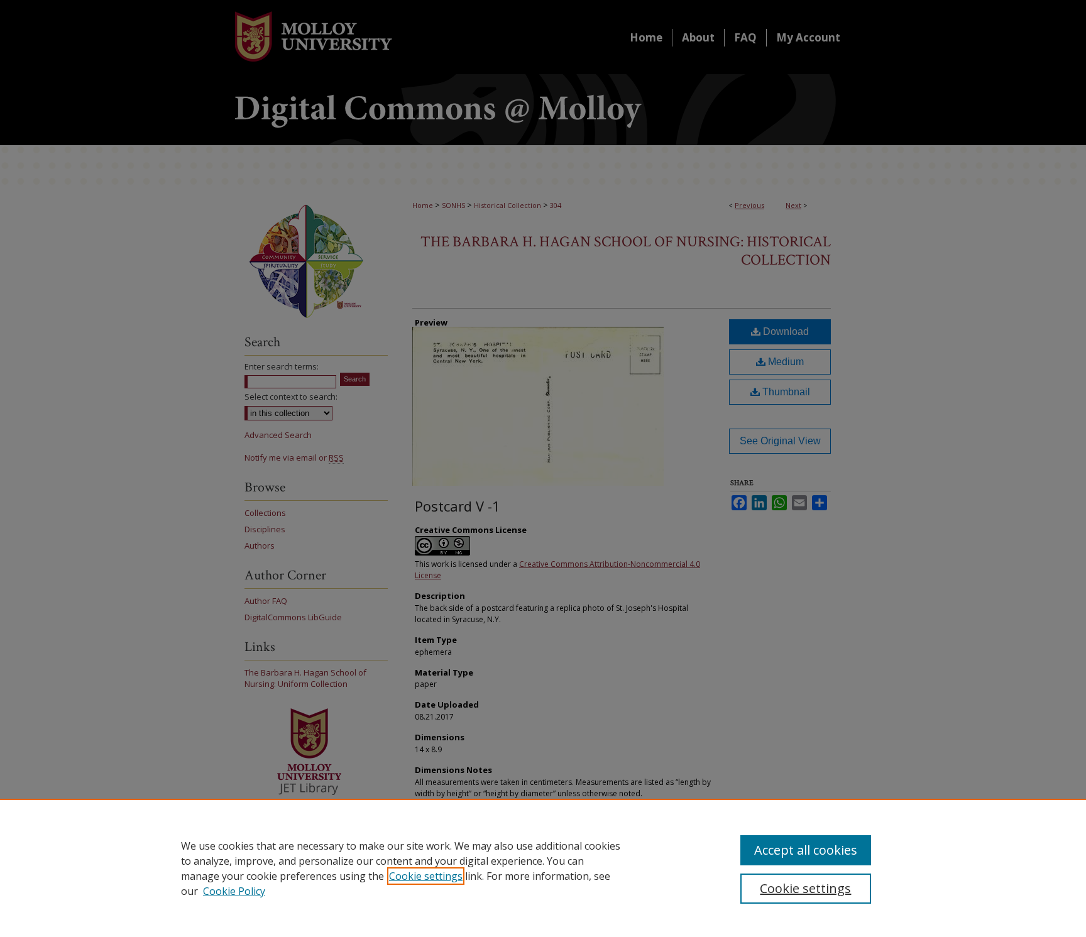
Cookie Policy (234, 891)
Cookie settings (426, 876)
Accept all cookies (805, 849)
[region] (543, 868)
